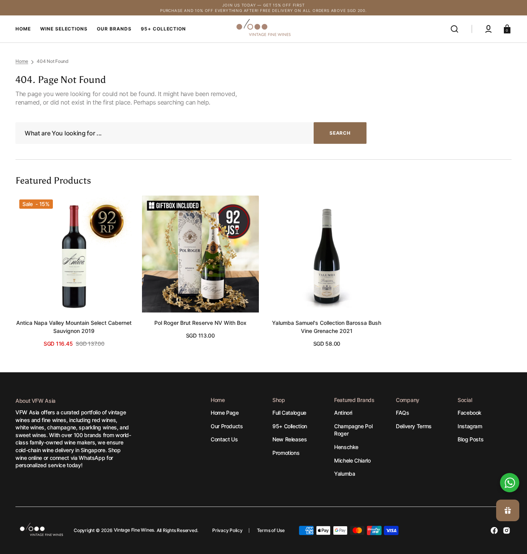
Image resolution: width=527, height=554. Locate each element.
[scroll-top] (510, 456)
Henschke (346, 447)
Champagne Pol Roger (353, 430)
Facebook (469, 412)
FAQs (402, 412)
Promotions (285, 452)
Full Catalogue (289, 412)
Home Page (225, 412)
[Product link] (74, 272)
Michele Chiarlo (352, 460)
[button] (454, 28)
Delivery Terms (414, 426)
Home (21, 61)
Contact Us (224, 439)
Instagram (470, 426)
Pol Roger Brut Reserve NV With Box (200, 322)
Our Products (227, 426)
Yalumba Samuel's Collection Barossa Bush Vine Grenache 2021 (326, 326)
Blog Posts (470, 439)
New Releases (289, 439)
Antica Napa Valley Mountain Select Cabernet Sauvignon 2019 (74, 326)
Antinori (343, 412)
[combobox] (191, 133)
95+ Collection (289, 426)
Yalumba (344, 473)
